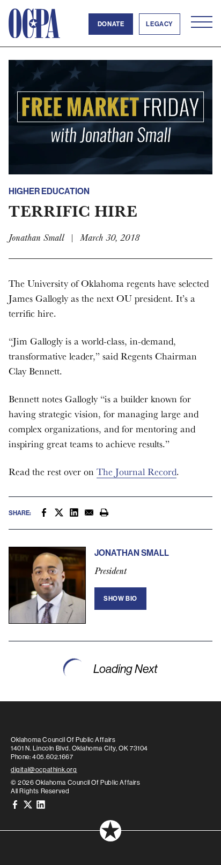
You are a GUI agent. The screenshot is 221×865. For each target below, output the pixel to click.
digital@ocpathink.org (44, 770)
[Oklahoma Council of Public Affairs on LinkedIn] (40, 804)
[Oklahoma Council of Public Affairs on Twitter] (28, 804)
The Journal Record (136, 471)
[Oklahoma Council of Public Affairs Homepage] (34, 24)
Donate (111, 24)
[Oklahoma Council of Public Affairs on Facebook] (15, 804)
